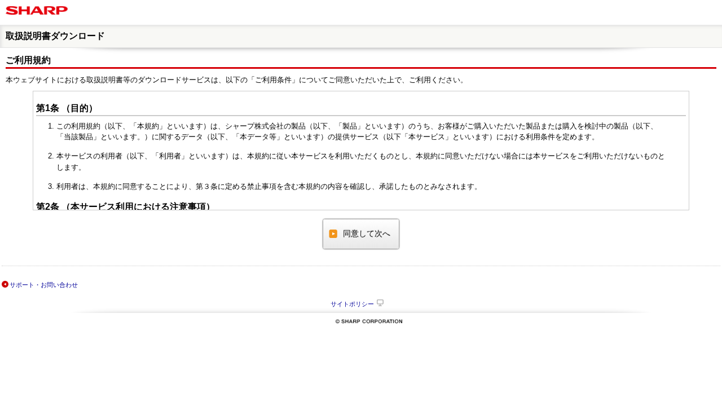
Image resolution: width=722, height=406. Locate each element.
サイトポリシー (352, 304)
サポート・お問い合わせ (44, 284)
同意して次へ (366, 233)
